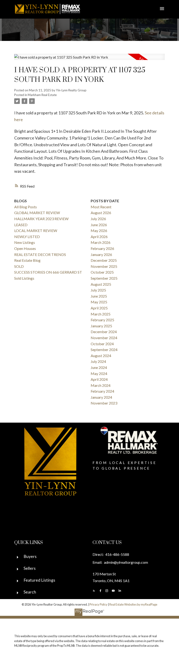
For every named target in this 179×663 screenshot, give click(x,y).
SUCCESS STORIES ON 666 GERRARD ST (48, 272)
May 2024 (99, 373)
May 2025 (99, 302)
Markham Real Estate (42, 95)
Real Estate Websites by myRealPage (133, 604)
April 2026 (99, 236)
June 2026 (99, 224)
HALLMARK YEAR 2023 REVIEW (41, 218)
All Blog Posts (25, 207)
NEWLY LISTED (27, 236)
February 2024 (102, 391)
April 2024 (99, 379)
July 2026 (98, 218)
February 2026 (102, 248)
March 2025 (100, 314)
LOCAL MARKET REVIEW (35, 230)
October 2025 (102, 272)
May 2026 (99, 230)
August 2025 (101, 284)
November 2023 (104, 403)
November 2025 (104, 266)
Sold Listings (24, 278)
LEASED (21, 224)
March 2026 (100, 242)
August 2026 (101, 212)
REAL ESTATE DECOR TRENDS (40, 254)
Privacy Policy (98, 604)
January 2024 (101, 397)
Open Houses (25, 248)
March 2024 (100, 385)
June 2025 (99, 296)
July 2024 (98, 361)
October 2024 (102, 343)
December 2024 (104, 331)
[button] (94, 590)
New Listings (24, 242)
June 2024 (99, 367)
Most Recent (101, 207)
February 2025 (102, 320)
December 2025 (104, 260)
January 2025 (101, 326)
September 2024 (104, 349)
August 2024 (101, 355)
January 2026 (101, 254)
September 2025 (104, 278)
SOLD (19, 266)
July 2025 (98, 290)
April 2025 (99, 308)
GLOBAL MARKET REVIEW (37, 212)
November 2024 (104, 337)
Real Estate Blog (27, 260)
